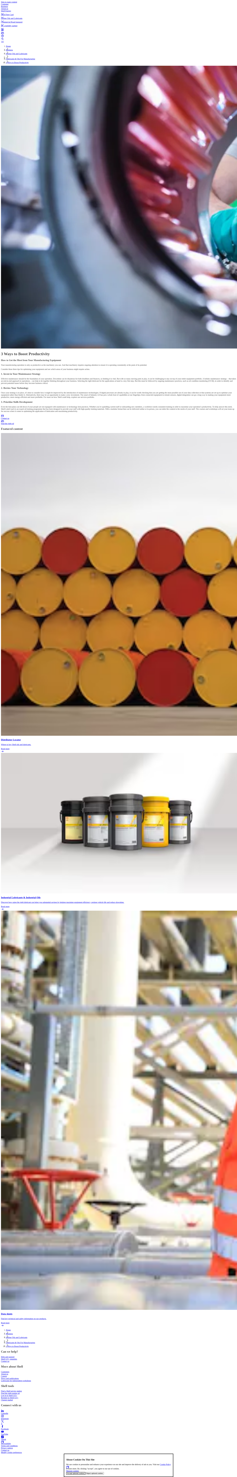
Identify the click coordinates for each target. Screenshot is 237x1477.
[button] (118, 12)
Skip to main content (9, 2)
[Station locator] (118, 29)
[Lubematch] (118, 32)
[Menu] (118, 41)
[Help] (118, 35)
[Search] (118, 38)
